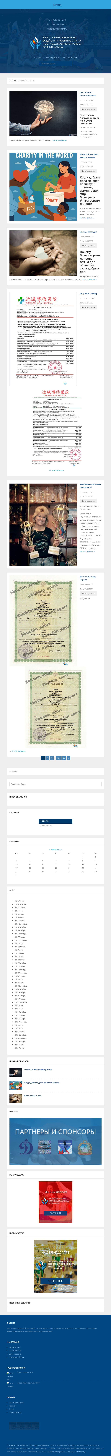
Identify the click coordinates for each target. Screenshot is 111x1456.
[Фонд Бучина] (55, 42)
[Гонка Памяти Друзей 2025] (11, 1388)
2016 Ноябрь (20, 930)
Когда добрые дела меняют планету (41, 1083)
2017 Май (19, 950)
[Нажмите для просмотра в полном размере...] (55, 426)
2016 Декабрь (21, 933)
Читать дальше (88, 109)
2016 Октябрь (20, 927)
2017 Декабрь (21, 969)
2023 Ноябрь (20, 1015)
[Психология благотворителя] (15, 1072)
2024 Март (19, 1025)
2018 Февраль (21, 973)
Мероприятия (52, 57)
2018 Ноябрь (20, 992)
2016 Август (20, 920)
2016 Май (19, 911)
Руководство (14, 1347)
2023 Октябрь (20, 1012)
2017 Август (20, 960)
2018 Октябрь (20, 989)
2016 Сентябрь (21, 924)
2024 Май (19, 1028)
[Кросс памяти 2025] (11, 1376)
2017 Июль (19, 956)
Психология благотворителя (38, 1069)
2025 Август (20, 1048)
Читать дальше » (59, 140)
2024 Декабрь (21, 1038)
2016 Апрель (20, 907)
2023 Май (19, 1009)
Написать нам (70, 57)
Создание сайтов (14, 1445)
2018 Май (19, 979)
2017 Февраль (21, 940)
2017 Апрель (20, 947)
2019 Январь (20, 995)
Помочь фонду (15, 1412)
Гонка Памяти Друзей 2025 (28, 1383)
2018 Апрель (20, 976)
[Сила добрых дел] (15, 1098)
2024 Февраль (21, 1022)
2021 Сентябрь (21, 1002)
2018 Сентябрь (21, 986)
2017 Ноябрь (20, 966)
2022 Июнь (19, 1005)
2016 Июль (19, 917)
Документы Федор (88, 293)
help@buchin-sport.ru (57, 28)
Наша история (15, 1350)
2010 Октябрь (20, 904)
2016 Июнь (19, 914)
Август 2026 (56, 849)
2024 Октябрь (20, 1035)
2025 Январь (20, 1041)
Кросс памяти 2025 (25, 1373)
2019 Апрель (20, 999)
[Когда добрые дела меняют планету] (15, 1085)
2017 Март (19, 943)
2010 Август (20, 901)
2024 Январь (20, 1018)
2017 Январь (20, 937)
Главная (38, 57)
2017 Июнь (19, 953)
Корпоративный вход (76, 1451)
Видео (11, 1409)
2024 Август (20, 1031)
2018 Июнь (19, 982)
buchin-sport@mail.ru (57, 24)
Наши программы (16, 1402)
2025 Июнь (19, 1044)
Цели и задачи (15, 1354)
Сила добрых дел (88, 232)
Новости (44, 821)
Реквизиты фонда (16, 1357)
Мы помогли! (47, 825)
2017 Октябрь (20, 963)
